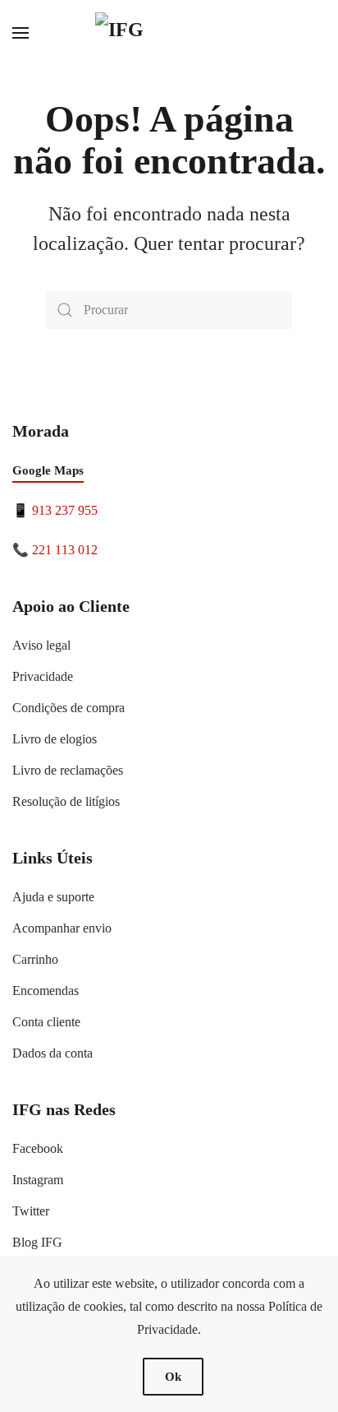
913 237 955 (65, 510)
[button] (20, 33)
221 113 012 (65, 550)
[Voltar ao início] (169, 33)
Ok (173, 1376)
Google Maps (48, 470)
